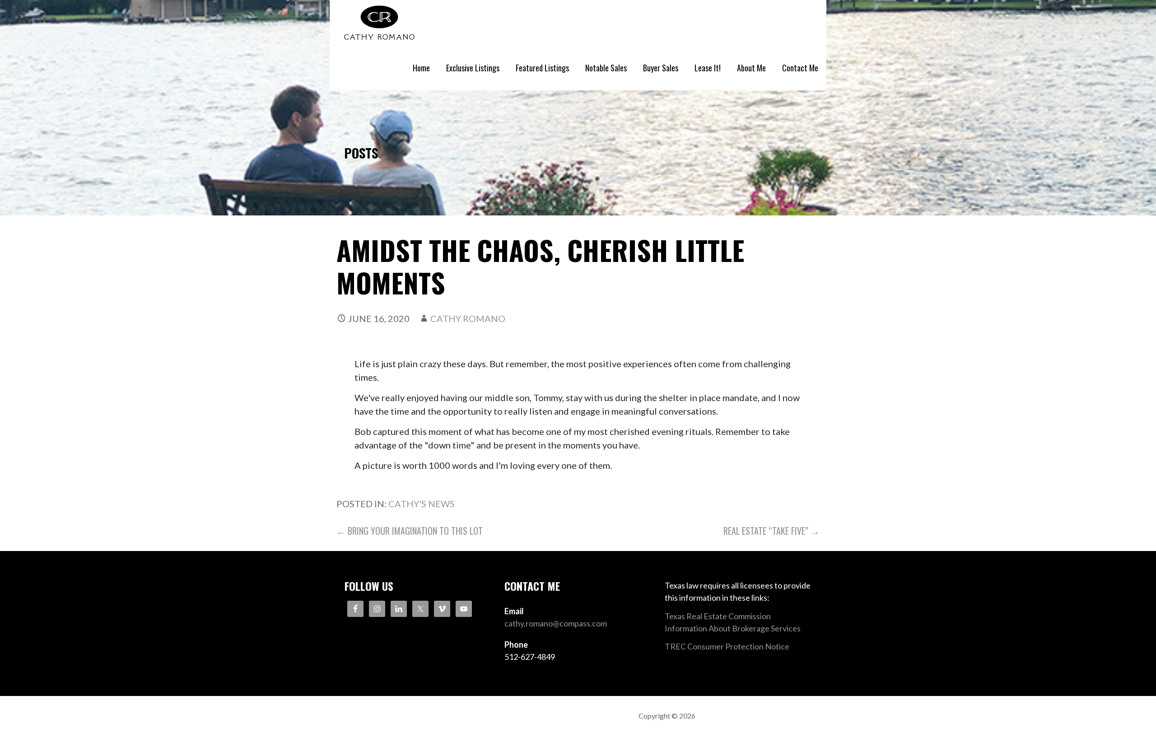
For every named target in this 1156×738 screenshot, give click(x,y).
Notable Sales (606, 68)
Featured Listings (542, 68)
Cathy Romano (467, 318)
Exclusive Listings (472, 68)
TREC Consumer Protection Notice (727, 646)
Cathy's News (421, 503)
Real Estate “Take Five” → (771, 530)
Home (421, 68)
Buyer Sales (660, 68)
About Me (751, 68)
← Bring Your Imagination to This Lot (409, 530)
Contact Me (800, 68)
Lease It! (708, 68)
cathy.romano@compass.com (555, 623)
